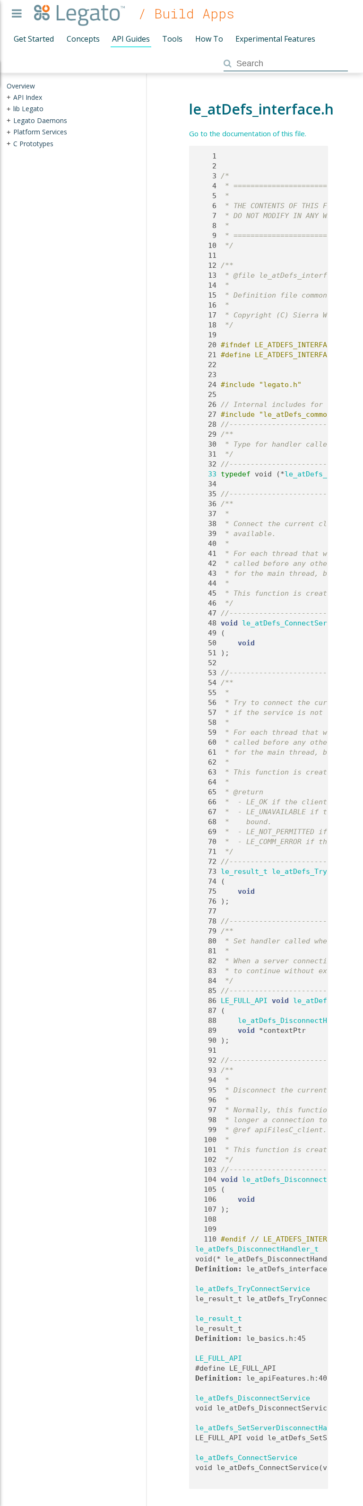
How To (209, 39)
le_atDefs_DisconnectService (299, 1179)
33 (205, 474)
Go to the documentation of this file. (247, 133)
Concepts (83, 39)
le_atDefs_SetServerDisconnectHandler (271, 1428)
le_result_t (244, 871)
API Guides (131, 39)
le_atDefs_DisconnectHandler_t (299, 1020)
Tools (172, 39)
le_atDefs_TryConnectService (252, 1289)
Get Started (34, 39)
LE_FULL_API (244, 1000)
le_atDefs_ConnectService (293, 623)
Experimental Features (275, 39)
